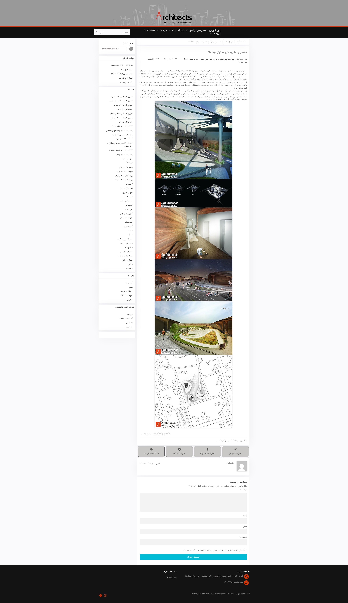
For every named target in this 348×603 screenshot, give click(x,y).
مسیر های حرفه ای (197, 30)
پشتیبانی (129, 322)
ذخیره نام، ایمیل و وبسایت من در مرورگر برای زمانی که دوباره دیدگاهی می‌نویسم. (213, 550)
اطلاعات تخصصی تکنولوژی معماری (119, 130)
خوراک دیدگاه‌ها (126, 295)
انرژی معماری (128, 158)
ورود (131, 286)
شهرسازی (129, 205)
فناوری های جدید (126, 213)
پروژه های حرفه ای (220, 58)
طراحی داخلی (222, 440)
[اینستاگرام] (105, 595)
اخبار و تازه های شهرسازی (123, 105)
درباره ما (130, 314)
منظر (131, 264)
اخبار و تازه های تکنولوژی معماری (120, 100)
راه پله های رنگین (126, 82)
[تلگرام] (100, 595)
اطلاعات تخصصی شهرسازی (122, 134)
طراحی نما (129, 209)
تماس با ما (129, 326)
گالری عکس (128, 222)
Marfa (231, 440)
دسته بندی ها (171, 577)
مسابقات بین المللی (125, 238)
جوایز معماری (128, 192)
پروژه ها (216, 33)
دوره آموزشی (214, 30)
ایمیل (244, 526)
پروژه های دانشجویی (125, 171)
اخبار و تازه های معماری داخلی (121, 113)
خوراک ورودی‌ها (126, 291)
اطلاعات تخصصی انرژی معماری (121, 126)
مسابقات (151, 30)
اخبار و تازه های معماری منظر (122, 117)
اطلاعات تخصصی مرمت (123, 138)
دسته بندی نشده (126, 200)
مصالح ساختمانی (126, 251)
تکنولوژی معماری (126, 188)
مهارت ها (129, 268)
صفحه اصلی (242, 41)
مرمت (130, 230)
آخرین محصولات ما (125, 318)
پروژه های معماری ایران (124, 175)
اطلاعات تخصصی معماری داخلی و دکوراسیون (120, 145)
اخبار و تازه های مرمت (124, 109)
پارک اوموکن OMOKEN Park (122, 73)
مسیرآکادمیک (178, 30)
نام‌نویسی (129, 282)
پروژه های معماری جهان (203, 58)
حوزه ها (163, 30)
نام (245, 515)
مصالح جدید (128, 247)
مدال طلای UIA (126, 69)
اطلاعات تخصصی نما (125, 154)
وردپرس (129, 299)
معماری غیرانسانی (126, 78)
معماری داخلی (188, 58)
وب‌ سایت (243, 537)
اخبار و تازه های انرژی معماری (122, 96)
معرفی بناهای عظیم (125, 255)
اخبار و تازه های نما (126, 122)
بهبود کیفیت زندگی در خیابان (122, 65)
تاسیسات (129, 184)
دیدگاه (243, 489)
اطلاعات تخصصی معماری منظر (121, 150)
